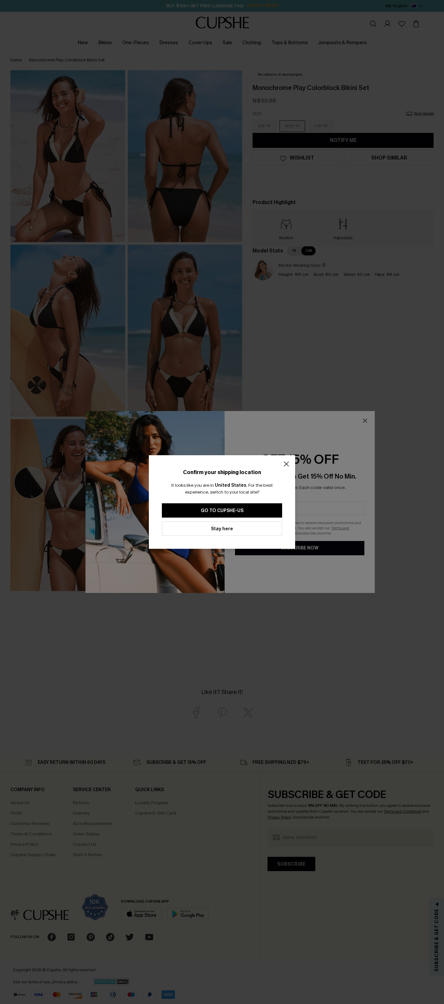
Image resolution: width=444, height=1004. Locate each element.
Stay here (222, 529)
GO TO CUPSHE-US (222, 511)
